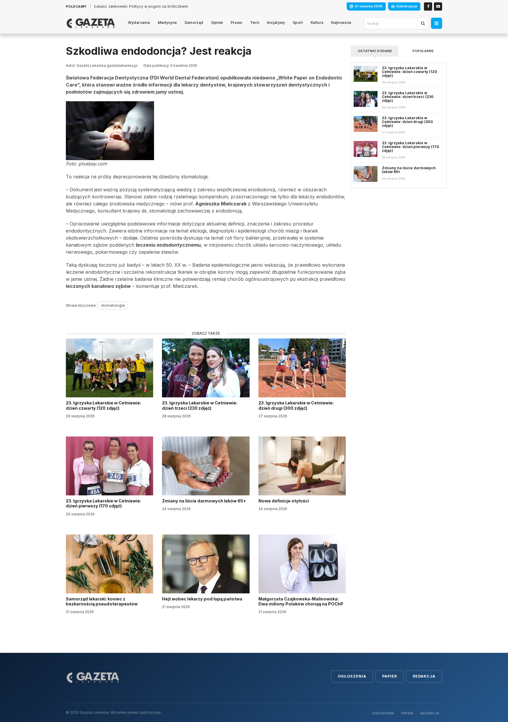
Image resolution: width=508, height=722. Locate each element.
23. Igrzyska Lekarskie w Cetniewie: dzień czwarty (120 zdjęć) (103, 405)
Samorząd (194, 22)
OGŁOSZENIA (383, 713)
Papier (389, 676)
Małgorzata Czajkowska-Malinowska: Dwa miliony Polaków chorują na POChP (300, 601)
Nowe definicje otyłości (284, 500)
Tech (255, 22)
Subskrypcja (406, 6)
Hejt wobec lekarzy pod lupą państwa (202, 598)
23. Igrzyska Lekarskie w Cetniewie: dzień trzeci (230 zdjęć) (199, 405)
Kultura (317, 22)
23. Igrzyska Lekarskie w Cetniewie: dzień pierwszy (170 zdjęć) (103, 503)
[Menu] (436, 23)
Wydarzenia (139, 22)
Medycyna (167, 22)
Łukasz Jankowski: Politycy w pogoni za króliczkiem (141, 6)
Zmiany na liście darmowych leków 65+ (204, 500)
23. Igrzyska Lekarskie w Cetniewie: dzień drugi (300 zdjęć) (296, 405)
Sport (298, 22)
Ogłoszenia (352, 676)
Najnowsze (341, 22)
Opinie (217, 22)
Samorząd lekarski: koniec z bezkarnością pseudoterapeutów (102, 601)
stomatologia (113, 305)
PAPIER (407, 713)
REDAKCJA (429, 713)
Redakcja (424, 676)
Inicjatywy (276, 22)
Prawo (237, 22)
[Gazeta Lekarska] (91, 23)
